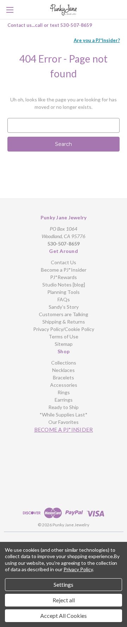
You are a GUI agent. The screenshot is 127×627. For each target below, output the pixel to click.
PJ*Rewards (63, 277)
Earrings (64, 400)
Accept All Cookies (63, 615)
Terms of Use (63, 336)
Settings (63, 584)
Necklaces (63, 370)
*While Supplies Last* (63, 415)
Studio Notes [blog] (63, 285)
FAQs (64, 299)
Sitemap (64, 344)
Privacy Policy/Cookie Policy (63, 329)
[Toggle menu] (9, 9)
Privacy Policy (78, 569)
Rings (64, 392)
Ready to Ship (63, 407)
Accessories (63, 385)
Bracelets (63, 377)
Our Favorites (63, 422)
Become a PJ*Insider (63, 270)
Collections (63, 363)
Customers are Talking (63, 314)
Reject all (64, 600)
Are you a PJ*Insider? (97, 40)
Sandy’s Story (64, 307)
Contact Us (63, 262)
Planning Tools (63, 292)
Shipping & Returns (63, 322)
